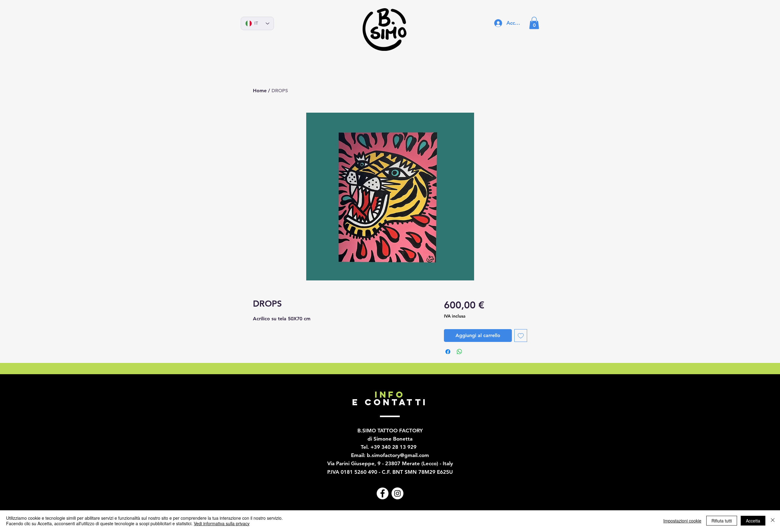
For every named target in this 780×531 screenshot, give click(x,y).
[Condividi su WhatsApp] (459, 351)
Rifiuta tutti (721, 521)
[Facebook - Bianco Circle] (382, 493)
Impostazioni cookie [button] (682, 521)
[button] (534, 23)
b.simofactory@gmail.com (398, 455)
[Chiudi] (772, 520)
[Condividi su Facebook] (448, 351)
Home (260, 90)
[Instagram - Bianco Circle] (397, 493)
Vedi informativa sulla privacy (222, 523)
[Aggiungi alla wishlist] (520, 335)
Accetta (753, 521)
